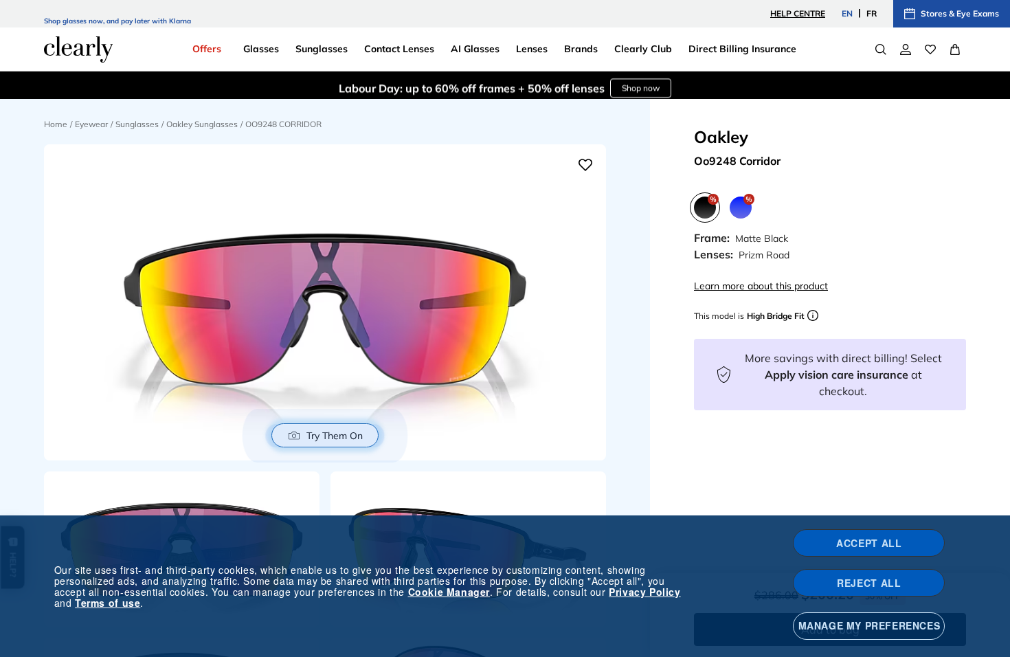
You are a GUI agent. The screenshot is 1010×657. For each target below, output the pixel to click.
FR (871, 13)
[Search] (881, 49)
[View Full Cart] (955, 49)
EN (847, 13)
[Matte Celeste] (741, 208)
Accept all (868, 543)
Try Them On (334, 436)
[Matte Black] (705, 208)
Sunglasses (137, 124)
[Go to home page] (78, 49)
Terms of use (107, 603)
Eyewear (91, 124)
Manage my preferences (869, 625)
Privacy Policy (644, 592)
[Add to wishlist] (585, 165)
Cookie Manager (449, 592)
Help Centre (797, 13)
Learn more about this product (761, 286)
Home (55, 124)
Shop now (641, 85)
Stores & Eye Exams (960, 13)
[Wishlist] (930, 49)
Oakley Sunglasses (202, 124)
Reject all (869, 583)
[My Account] (906, 49)
